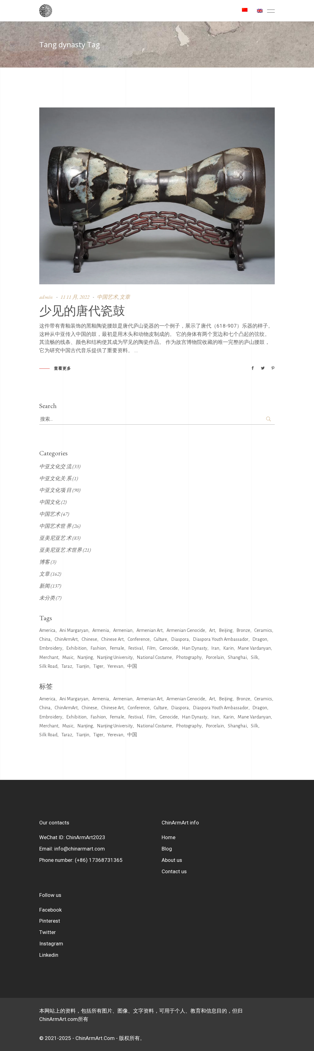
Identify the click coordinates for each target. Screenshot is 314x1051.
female (117, 648)
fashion (98, 648)
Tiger (98, 666)
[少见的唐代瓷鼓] (157, 195)
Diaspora (180, 639)
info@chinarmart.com (79, 849)
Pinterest (49, 921)
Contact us (174, 871)
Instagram (51, 943)
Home (168, 837)
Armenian (122, 630)
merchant (48, 657)
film (151, 648)
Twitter (47, 932)
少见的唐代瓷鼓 (82, 310)
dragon (259, 639)
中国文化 (49, 502)
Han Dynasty (194, 648)
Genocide (168, 648)
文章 (125, 297)
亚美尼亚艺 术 (55, 538)
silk (254, 657)
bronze (243, 630)
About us (172, 860)
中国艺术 (107, 297)
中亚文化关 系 (55, 478)
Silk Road (48, 666)
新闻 (44, 585)
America (47, 630)
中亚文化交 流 (55, 466)
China (45, 639)
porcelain (215, 657)
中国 (132, 666)
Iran (215, 648)
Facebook (50, 910)
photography (189, 657)
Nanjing (85, 657)
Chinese (89, 639)
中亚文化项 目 (55, 490)
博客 (44, 562)
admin (46, 297)
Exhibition (76, 648)
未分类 (47, 597)
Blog (167, 849)
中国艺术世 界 (55, 526)
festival (135, 648)
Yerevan (115, 666)
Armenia (100, 630)
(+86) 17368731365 (99, 860)
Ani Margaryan (73, 630)
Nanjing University (115, 657)
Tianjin (82, 666)
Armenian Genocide (186, 630)
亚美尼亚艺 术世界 (60, 550)
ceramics (263, 630)
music (67, 657)
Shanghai (237, 657)
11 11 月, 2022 (74, 297)
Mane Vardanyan (254, 648)
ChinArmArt (66, 639)
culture (160, 639)
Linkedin (48, 955)
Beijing (225, 630)
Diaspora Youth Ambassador (220, 639)
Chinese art (112, 639)
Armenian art (149, 630)
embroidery (50, 648)
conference (139, 639)
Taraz (66, 666)
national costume (154, 657)
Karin (228, 648)
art (212, 630)
